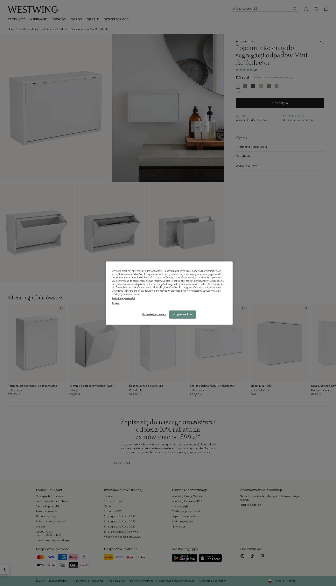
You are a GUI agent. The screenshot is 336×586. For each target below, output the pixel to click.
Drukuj (115, 303)
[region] (169, 293)
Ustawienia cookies (154, 314)
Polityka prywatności (123, 298)
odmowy (187, 290)
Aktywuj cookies (182, 314)
